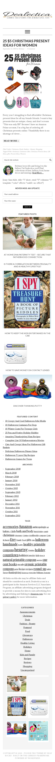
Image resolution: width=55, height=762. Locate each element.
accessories (10, 527)
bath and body (24, 531)
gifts (8, 154)
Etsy (13, 539)
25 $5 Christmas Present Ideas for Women (26, 43)
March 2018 (10, 473)
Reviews (27, 662)
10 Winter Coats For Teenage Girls (21, 428)
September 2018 (12, 469)
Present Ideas (15, 154)
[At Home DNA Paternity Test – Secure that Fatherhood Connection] (27, 234)
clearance (19, 535)
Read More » (11, 141)
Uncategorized (27, 670)
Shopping (39, 149)
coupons (42, 535)
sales (49, 569)
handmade (10, 544)
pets (16, 569)
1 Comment (31, 49)
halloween (41, 539)
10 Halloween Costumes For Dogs (21, 425)
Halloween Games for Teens (18, 459)
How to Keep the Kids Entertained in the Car (27, 334)
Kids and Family (27, 654)
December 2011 (12, 504)
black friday (38, 531)
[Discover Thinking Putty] (27, 388)
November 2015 (12, 484)
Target (5, 573)
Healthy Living (27, 643)
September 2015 (12, 492)
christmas (15, 151)
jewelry (32, 555)
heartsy (21, 549)
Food (24, 540)
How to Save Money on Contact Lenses (28, 370)
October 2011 (11, 511)
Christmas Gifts (24, 151)
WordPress (34, 758)
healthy (20, 545)
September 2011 (12, 515)
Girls (33, 540)
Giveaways (28, 635)
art (48, 527)
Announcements (27, 612)
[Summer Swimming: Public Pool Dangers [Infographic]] (38, 739)
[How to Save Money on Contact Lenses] (27, 353)
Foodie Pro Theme (33, 753)
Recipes (27, 658)
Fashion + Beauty (29, 149)
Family (18, 540)
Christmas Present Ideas (39, 151)
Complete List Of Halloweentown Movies (24, 440)
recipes (29, 569)
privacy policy (10, 597)
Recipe (22, 569)
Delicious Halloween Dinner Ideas (21, 451)
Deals (21, 149)
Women (23, 154)
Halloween (28, 639)
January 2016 (11, 480)
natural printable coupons (19, 560)
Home (27, 650)
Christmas (15, 149)
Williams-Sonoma (43, 573)
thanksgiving (14, 572)
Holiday (31, 550)
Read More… (38, 173)
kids (38, 555)
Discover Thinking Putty (27, 406)
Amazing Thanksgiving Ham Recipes (22, 436)
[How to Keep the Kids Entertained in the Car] (27, 300)
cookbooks (34, 535)
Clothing (26, 535)
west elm (32, 573)
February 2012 (12, 496)
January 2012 (11, 500)
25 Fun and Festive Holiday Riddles (21, 432)
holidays (23, 555)
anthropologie (39, 527)
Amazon (25, 526)
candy (45, 531)
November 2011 (12, 507)
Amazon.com (36, 594)
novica (39, 560)
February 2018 (12, 476)
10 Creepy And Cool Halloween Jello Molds (25, 421)
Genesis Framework (38, 756)
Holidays (27, 647)
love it (42, 555)
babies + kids (9, 531)
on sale (20, 564)
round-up (40, 569)
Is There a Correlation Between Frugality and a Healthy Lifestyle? (27, 265)
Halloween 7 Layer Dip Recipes (20, 455)
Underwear (25, 573)
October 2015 (11, 488)
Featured (27, 627)
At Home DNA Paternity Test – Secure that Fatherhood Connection (27, 255)
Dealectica (27, 13)
